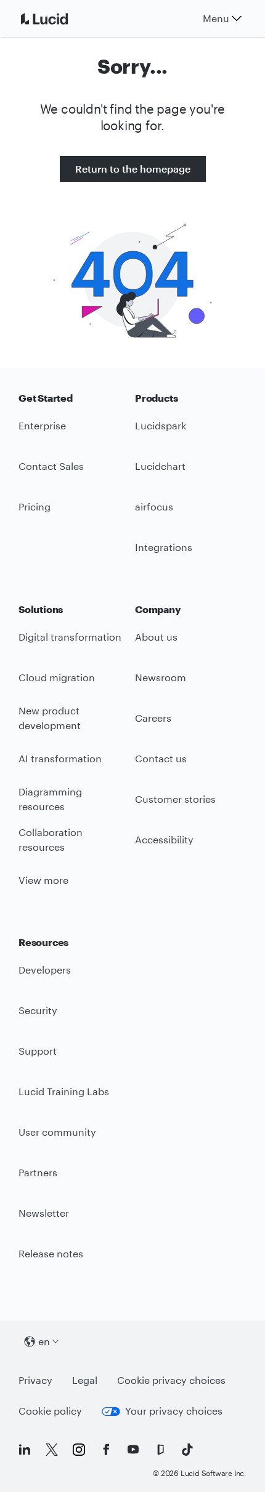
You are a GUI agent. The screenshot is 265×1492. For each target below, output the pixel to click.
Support (37, 1051)
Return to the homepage (132, 168)
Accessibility (164, 839)
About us (156, 636)
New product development (49, 718)
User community (57, 1132)
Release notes (50, 1253)
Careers (153, 718)
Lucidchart (160, 466)
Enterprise (42, 425)
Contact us (161, 758)
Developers (44, 969)
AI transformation (60, 758)
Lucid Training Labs (63, 1091)
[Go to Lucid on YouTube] (133, 1449)
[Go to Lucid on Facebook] (106, 1449)
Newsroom (160, 677)
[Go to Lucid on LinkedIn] (24, 1449)
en (44, 1341)
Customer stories (175, 799)
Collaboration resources (50, 840)
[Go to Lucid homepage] (59, 18)
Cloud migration (56, 677)
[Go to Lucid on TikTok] (187, 1449)
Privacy (35, 1380)
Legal (84, 1380)
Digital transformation (69, 636)
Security (37, 1010)
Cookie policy (50, 1410)
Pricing (34, 506)
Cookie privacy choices (171, 1380)
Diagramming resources (50, 799)
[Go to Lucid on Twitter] (52, 1449)
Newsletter (43, 1213)
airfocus (154, 506)
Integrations (163, 547)
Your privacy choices (173, 1410)
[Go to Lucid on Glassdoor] (160, 1449)
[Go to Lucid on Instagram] (79, 1449)
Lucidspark (160, 425)
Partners (37, 1172)
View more (43, 880)
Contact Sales (51, 466)
